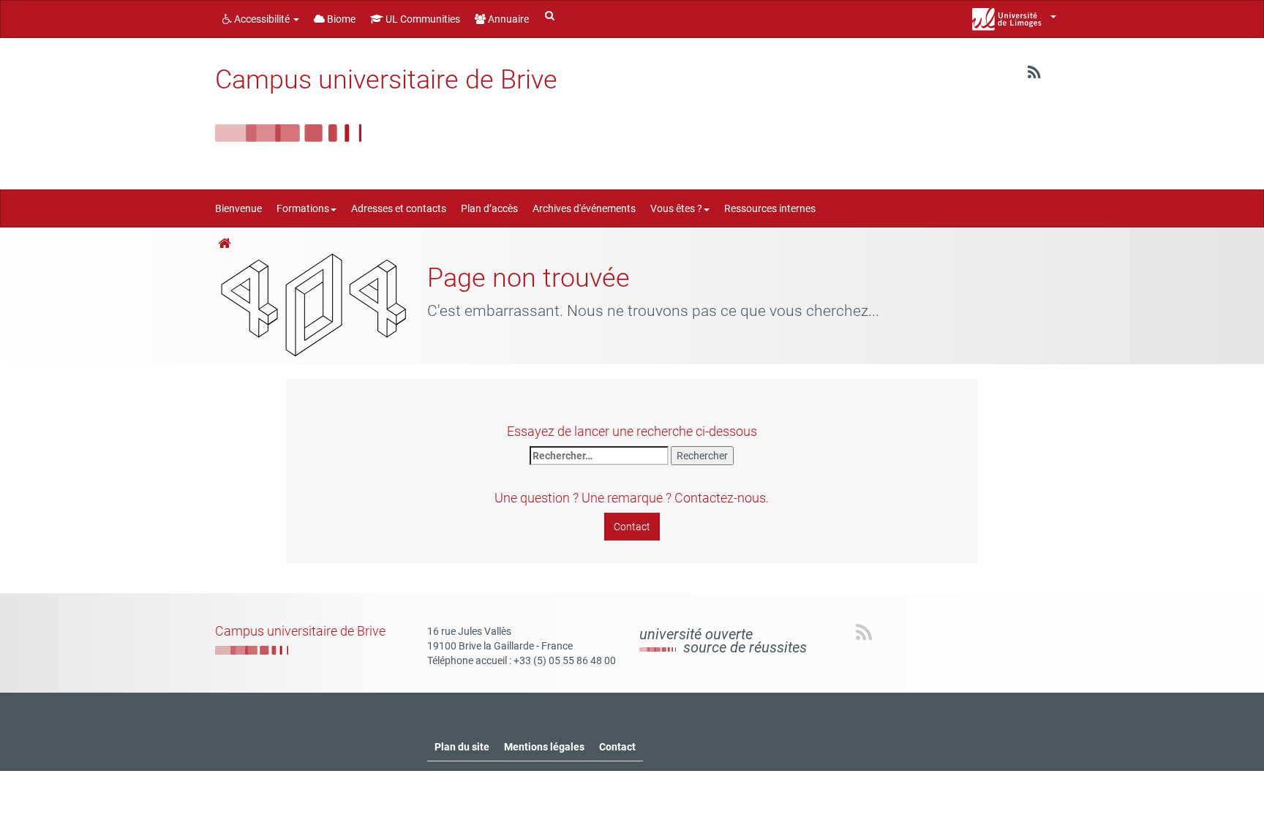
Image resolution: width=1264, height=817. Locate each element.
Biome (340, 19)
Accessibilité (262, 19)
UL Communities (421, 19)
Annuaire (507, 19)
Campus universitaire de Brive (386, 79)
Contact (632, 526)
